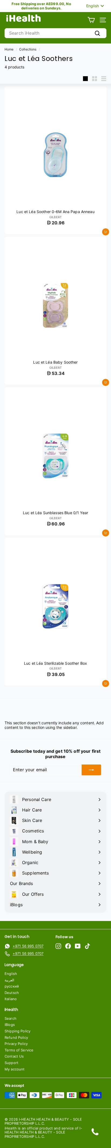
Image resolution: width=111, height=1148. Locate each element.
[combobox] (55, 33)
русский (12, 986)
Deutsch (12, 992)
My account (15, 1069)
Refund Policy (16, 1037)
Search (10, 1018)
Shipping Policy (17, 1031)
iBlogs (10, 1024)
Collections (28, 49)
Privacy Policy (16, 1043)
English (11, 973)
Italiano (11, 999)
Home (9, 49)
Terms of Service (19, 1050)
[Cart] (91, 20)
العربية (9, 980)
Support (11, 1063)
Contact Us (14, 1056)
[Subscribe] (91, 770)
